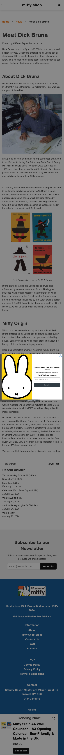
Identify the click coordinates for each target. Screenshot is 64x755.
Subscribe (47, 385)
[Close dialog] (60, 355)
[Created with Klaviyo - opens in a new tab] (32, 400)
